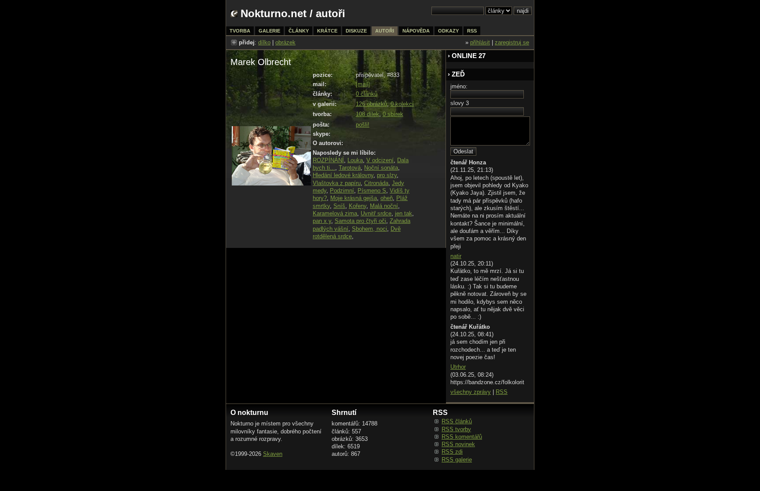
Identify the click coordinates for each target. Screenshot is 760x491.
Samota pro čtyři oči (360, 221)
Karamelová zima (335, 213)
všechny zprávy (470, 392)
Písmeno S (372, 190)
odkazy (448, 30)
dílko (264, 42)
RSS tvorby (456, 429)
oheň (386, 198)
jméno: (459, 86)
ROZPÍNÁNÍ (328, 160)
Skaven (272, 454)
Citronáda (376, 183)
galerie (269, 30)
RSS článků (457, 421)
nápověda (416, 30)
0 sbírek (393, 114)
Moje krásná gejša (353, 198)
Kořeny (357, 206)
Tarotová (350, 167)
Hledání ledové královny (343, 175)
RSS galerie (457, 459)
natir (455, 256)
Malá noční (384, 206)
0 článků (366, 94)
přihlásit (480, 42)
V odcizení (380, 160)
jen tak (403, 213)
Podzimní (342, 190)
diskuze (356, 30)
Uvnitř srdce (376, 213)
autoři (384, 30)
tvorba (240, 30)
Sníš (339, 206)
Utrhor (458, 367)
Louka (355, 160)
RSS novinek (458, 444)
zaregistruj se (512, 42)
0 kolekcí (402, 104)
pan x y (322, 221)
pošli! (362, 124)
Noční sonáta (381, 167)
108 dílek (367, 114)
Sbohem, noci (369, 228)
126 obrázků (371, 104)
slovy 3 (459, 103)
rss (472, 30)
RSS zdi (452, 451)
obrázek (285, 42)
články (299, 30)
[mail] (363, 84)
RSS (502, 392)
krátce (327, 30)
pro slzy (387, 175)
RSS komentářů (462, 436)
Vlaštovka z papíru (337, 183)
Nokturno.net (274, 13)
